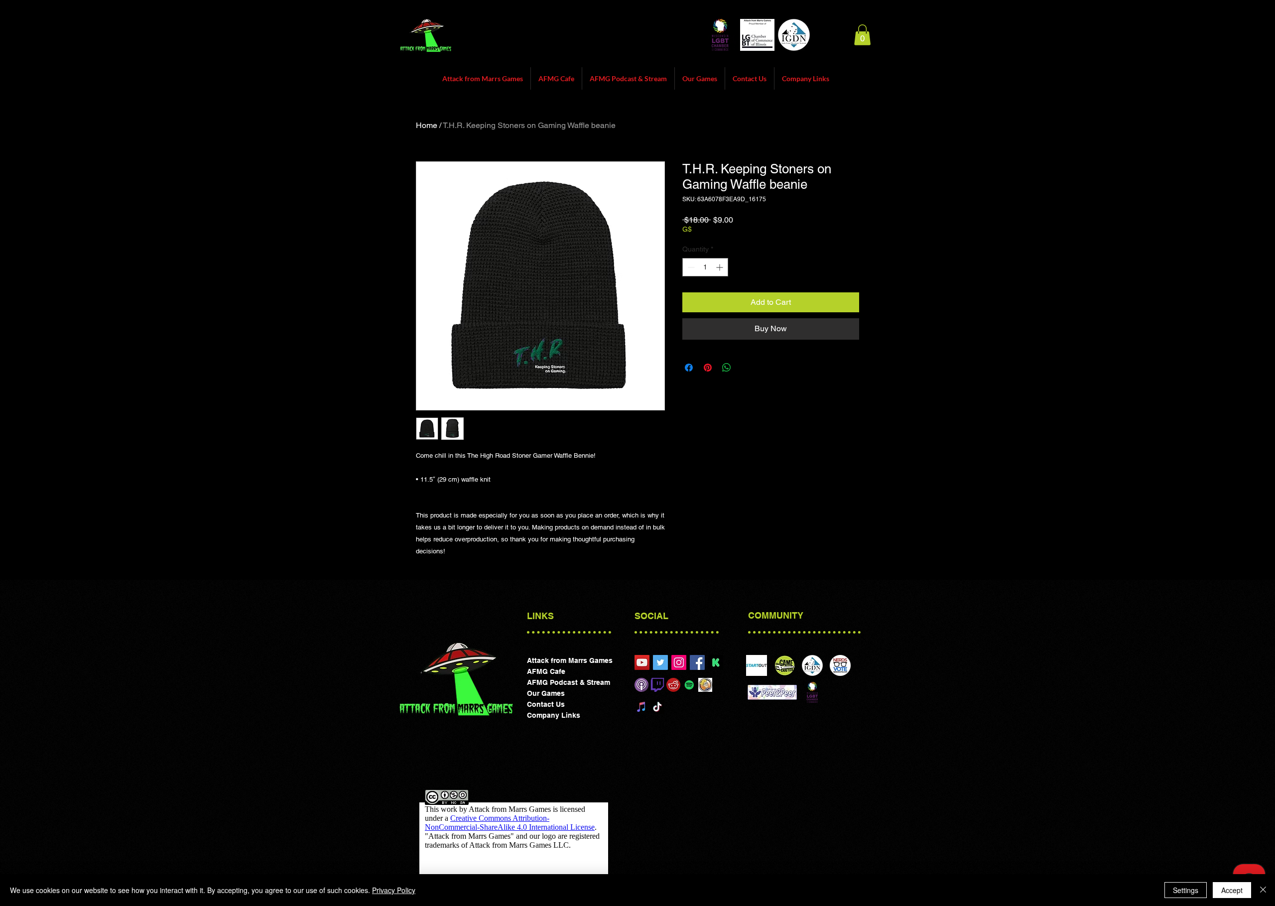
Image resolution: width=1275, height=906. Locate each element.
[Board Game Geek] (705, 685)
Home (426, 125)
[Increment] (720, 267)
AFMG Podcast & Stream (568, 682)
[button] (862, 34)
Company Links (553, 715)
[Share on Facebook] (689, 368)
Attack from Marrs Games (570, 660)
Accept (1232, 890)
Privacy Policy (393, 890)
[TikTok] (657, 707)
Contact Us (546, 704)
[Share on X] (746, 368)
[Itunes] (641, 685)
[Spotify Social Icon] (689, 685)
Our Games (546, 693)
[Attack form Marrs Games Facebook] (697, 662)
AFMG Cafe (546, 671)
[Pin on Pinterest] (708, 368)
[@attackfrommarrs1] (660, 662)
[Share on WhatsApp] (727, 368)
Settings (1185, 890)
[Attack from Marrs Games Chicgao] (642, 662)
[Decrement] (690, 267)
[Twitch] (657, 685)
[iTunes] (641, 707)
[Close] (1263, 890)
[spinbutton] (705, 267)
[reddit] (673, 685)
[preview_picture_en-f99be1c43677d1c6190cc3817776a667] (715, 662)
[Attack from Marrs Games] (678, 662)
